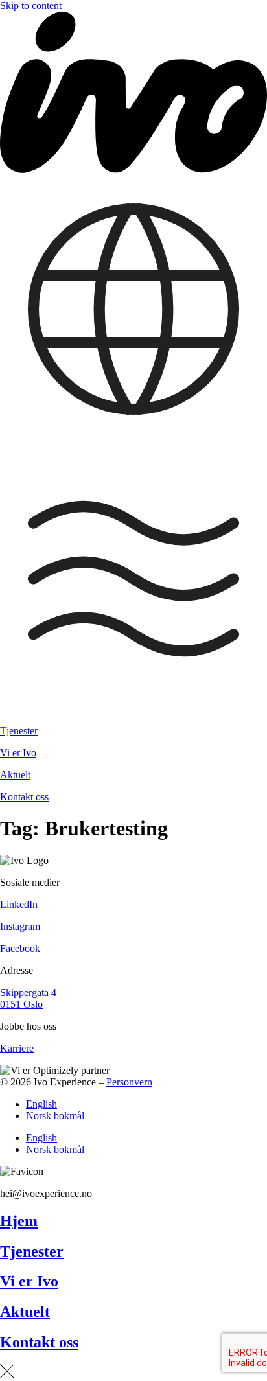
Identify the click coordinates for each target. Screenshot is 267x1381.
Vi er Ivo (18, 752)
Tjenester (19, 730)
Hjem (19, 1221)
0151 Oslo (21, 1004)
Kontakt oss (24, 796)
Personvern (129, 1081)
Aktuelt (15, 774)
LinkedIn (19, 904)
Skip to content (31, 5)
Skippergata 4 (28, 992)
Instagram (20, 926)
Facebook (20, 948)
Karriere (17, 1048)
